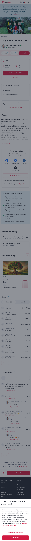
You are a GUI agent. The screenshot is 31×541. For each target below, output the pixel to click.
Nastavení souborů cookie (15, 533)
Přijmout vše (15, 537)
